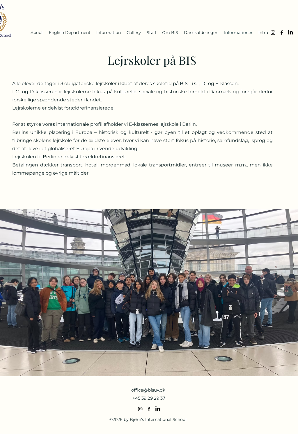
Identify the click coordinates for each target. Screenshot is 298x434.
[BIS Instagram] (140, 409)
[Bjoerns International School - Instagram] (273, 32)
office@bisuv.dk (148, 390)
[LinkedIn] (290, 32)
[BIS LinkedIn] (158, 409)
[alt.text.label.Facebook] (282, 32)
